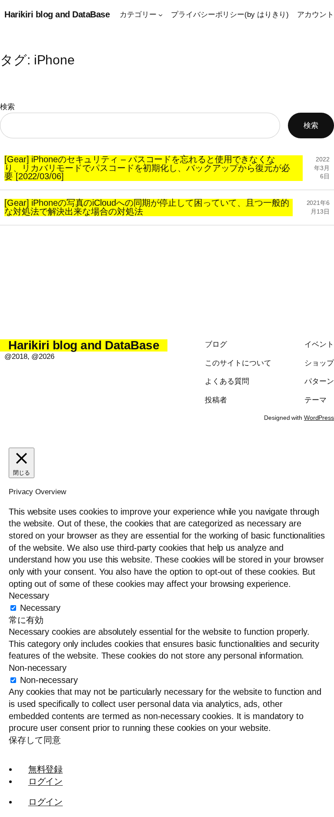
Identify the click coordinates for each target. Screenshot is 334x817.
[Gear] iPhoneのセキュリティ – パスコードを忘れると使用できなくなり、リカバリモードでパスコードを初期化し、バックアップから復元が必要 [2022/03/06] (147, 168)
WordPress (319, 417)
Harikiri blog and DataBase (57, 14)
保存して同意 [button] (34, 740)
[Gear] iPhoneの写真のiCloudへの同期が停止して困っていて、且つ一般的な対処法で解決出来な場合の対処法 (146, 207)
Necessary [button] (29, 595)
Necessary (40, 608)
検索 (7, 107)
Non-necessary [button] (38, 668)
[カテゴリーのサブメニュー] (160, 15)
